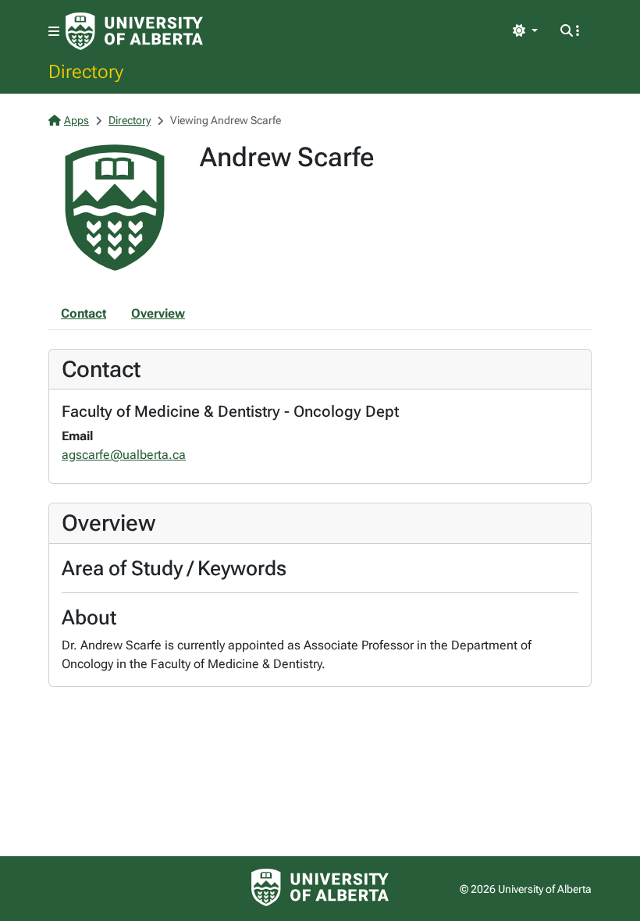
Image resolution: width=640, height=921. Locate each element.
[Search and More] (569, 31)
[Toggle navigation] (53, 31)
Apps (76, 120)
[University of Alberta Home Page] (134, 31)
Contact (83, 313)
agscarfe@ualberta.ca (124, 454)
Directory (85, 71)
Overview (158, 313)
